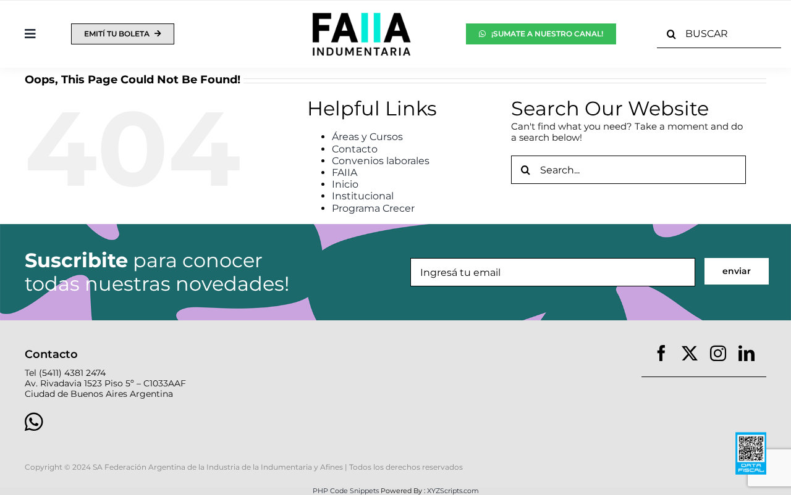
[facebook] (661, 353)
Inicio (345, 184)
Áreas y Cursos (367, 137)
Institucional (363, 196)
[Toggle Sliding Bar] (30, 34)
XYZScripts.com (453, 490)
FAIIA (344, 172)
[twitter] (690, 353)
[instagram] (718, 353)
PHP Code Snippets (346, 490)
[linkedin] (746, 353)
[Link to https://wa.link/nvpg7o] (199, 421)
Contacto (355, 149)
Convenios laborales (380, 161)
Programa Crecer (373, 208)
